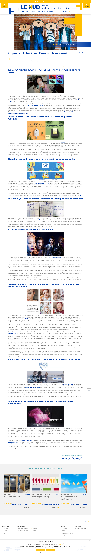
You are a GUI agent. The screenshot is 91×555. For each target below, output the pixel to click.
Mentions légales (65, 531)
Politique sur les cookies (67, 535)
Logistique (34, 528)
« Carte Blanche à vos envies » (41, 183)
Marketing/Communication (38, 531)
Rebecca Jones (12, 333)
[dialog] (45, 547)
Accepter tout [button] (41, 550)
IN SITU (57, 11)
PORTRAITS (33, 11)
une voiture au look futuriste (35, 105)
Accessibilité (64, 528)
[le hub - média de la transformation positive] (45, 7)
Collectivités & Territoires (23, 528)
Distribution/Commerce (23, 530)
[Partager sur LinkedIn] (77, 458)
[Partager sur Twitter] (73, 458)
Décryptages (6, 531)
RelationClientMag (68, 384)
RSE (48, 528)
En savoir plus (60, 544)
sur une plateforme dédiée (32, 387)
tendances (7, 503)
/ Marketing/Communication (67, 44)
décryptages (36, 503)
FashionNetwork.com (27, 440)
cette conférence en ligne (55, 257)
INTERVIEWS (25, 11)
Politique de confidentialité (67, 533)
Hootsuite (25, 318)
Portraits (5, 530)
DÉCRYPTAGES (42, 11)
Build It (63, 142)
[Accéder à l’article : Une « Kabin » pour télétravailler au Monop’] (17, 483)
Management (35, 530)
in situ (54, 44)
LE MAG (4, 538)
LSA (81, 195)
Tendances (50, 11)
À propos (64, 530)
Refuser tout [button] (50, 550)
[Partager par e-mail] (66, 458)
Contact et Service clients (80, 528)
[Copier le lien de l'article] (69, 458)
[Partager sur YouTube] (80, 458)
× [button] (89, 540)
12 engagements (12, 442)
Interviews (5, 528)
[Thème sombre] (89, 390)
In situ (4, 533)
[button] (83, 1)
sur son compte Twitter (36, 219)
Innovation (20, 531)
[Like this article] (61, 458)
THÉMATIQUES (64, 11)
